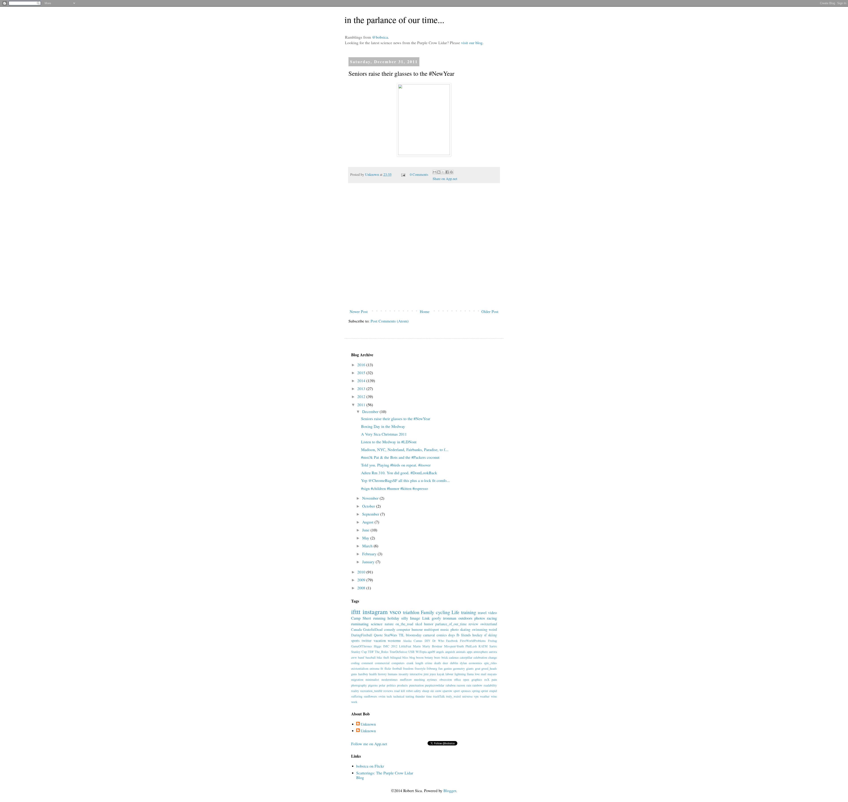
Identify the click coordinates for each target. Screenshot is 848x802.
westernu (394, 640)
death (437, 663)
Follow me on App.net (369, 743)
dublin (454, 663)
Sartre (493, 646)
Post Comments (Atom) (390, 321)
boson (420, 657)
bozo (437, 657)
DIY (427, 641)
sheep (425, 691)
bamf (361, 657)
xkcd (418, 624)
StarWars (390, 635)
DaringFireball (361, 635)
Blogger (449, 790)
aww (354, 657)
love (477, 674)
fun (440, 668)
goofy (436, 618)
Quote (378, 635)
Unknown (372, 174)
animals (461, 652)
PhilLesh (471, 646)
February (370, 553)
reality (355, 691)
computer (403, 629)
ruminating (360, 623)
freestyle (420, 668)
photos (479, 618)
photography (359, 685)
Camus (418, 641)
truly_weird (453, 696)
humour (417, 629)
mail (483, 674)
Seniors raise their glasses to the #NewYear (395, 418)
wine (494, 696)
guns (354, 674)
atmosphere (480, 652)
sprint (484, 691)
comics (442, 635)
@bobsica (380, 37)
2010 (361, 571)
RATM (483, 646)
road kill (399, 691)
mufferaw (406, 679)
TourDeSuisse (398, 652)
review (473, 624)
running (379, 618)
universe (467, 696)
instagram (375, 611)
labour (449, 674)
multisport (431, 629)
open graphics (472, 679)
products (402, 685)
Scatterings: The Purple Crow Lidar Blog (384, 775)
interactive (416, 674)
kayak (440, 674)
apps (470, 652)
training (468, 612)
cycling (443, 612)
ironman (449, 618)
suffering (356, 696)
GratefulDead (372, 629)
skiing (492, 635)
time (429, 696)
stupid (493, 691)
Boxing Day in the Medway (383, 426)
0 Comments (419, 174)
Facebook (452, 641)
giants (470, 668)
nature (389, 624)
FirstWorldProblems (473, 641)
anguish (450, 652)
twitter (366, 640)
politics (391, 685)
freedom (408, 668)
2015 (361, 372)
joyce (433, 674)
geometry (459, 668)
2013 (361, 388)
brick (444, 657)
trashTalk (439, 696)
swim (382, 696)
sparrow (447, 691)
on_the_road (404, 624)
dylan (463, 663)
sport (456, 691)
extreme (374, 668)
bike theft (383, 657)
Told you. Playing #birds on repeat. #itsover (396, 465)
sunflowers (370, 696)
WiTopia (421, 652)
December (371, 411)
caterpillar (466, 657)
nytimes (432, 679)
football (397, 668)
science (376, 623)
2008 (361, 587)
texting (410, 696)
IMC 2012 (390, 646)
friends (466, 635)
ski (432, 691)
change (492, 657)
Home (425, 311)
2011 (361, 404)
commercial (382, 663)
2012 (361, 396)
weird (493, 629)
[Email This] (434, 172)
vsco (395, 611)
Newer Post (359, 311)
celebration (480, 657)
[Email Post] (402, 174)
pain (494, 679)
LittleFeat (405, 646)
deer (445, 663)
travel (482, 612)
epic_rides (490, 663)
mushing (419, 679)
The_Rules (381, 652)
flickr (387, 668)
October (369, 506)
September (371, 514)
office (457, 679)
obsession (445, 679)
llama (470, 674)
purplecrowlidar (434, 685)
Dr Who (438, 641)
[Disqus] (424, 248)
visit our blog (472, 42)
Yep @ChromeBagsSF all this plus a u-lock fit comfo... (405, 480)
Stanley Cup (359, 652)
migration (357, 679)
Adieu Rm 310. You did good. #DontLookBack (399, 472)
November (371, 498)
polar (382, 685)
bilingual (395, 657)
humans (393, 674)
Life (455, 612)
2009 (361, 579)
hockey (477, 635)
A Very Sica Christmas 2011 (384, 434)
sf (485, 635)
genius (448, 668)
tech (389, 696)
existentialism (359, 668)
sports (355, 640)
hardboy (363, 674)
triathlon (411, 612)
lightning (460, 674)
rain (468, 685)
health (373, 674)
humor (428, 624)
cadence (454, 657)
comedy (389, 629)
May (366, 537)
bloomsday (414, 635)
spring (476, 691)
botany (429, 657)
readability (490, 685)
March (368, 545)
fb (457, 635)
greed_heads (489, 668)
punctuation (416, 685)
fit (381, 668)
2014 (361, 380)
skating (465, 629)
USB (411, 652)
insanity (404, 674)
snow (438, 691)
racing (492, 618)
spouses (466, 691)
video (492, 612)
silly (404, 618)
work (354, 702)
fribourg (432, 668)
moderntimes (389, 679)
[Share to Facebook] (447, 172)
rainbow (477, 685)
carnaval (429, 635)
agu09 (431, 652)
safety (417, 691)
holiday (393, 618)
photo (454, 629)
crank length (415, 663)
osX (486, 679)
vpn (476, 696)
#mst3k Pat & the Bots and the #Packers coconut (400, 457)
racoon (461, 685)
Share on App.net (445, 178)
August (368, 522)
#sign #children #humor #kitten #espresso (394, 488)
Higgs (377, 646)
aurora (493, 652)
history (382, 674)
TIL (401, 635)
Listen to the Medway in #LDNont (388, 441)
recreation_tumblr (371, 691)
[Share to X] (443, 172)
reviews (388, 691)
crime (428, 663)
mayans (492, 674)
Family (427, 612)
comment (367, 663)
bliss (405, 657)
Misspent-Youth (454, 646)
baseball (370, 657)
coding (355, 663)
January (369, 561)
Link (426, 618)
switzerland (488, 624)
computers (398, 663)
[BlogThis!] (439, 172)
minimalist (372, 679)
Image (415, 618)
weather (485, 696)
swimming (479, 629)
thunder (420, 696)
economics (475, 663)
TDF (371, 652)
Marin (417, 646)
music (444, 629)
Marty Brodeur (432, 646)
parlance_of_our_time (451, 624)
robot (409, 691)
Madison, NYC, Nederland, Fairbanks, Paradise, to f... (405, 449)
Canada (356, 629)
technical (398, 696)
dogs (451, 635)
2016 (361, 364)
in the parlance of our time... (394, 19)
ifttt (355, 611)
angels (440, 652)
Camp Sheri (361, 618)
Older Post (489, 311)
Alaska (407, 641)
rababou (451, 685)
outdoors (465, 618)
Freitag (492, 641)
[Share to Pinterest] (451, 172)
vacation (380, 640)
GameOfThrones (361, 646)
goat (477, 668)
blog (412, 657)
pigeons (373, 685)
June (366, 530)
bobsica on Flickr (370, 766)
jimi (426, 674)
